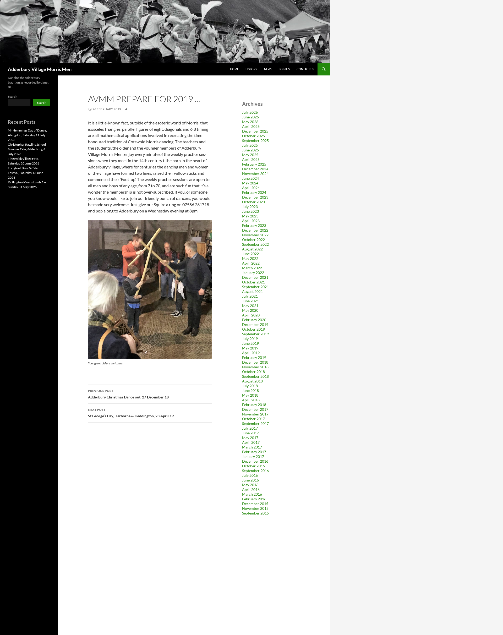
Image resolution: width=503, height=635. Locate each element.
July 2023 (250, 206)
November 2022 (255, 235)
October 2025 (253, 136)
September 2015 (255, 513)
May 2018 (250, 395)
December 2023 (255, 197)
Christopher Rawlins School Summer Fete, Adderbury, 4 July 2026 (27, 149)
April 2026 (251, 126)
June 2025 (250, 150)
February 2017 (254, 452)
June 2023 (250, 211)
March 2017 (252, 447)
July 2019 (250, 338)
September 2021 (255, 286)
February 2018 (254, 404)
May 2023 (250, 216)
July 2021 (250, 296)
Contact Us (305, 69)
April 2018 (251, 400)
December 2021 (255, 277)
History (251, 69)
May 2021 (250, 305)
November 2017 (255, 414)
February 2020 (254, 320)
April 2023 (251, 220)
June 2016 (250, 480)
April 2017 (251, 442)
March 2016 (252, 494)
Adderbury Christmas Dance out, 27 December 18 (128, 394)
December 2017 (255, 409)
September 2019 (255, 334)
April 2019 (251, 353)
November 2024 (255, 173)
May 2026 (250, 121)
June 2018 (250, 390)
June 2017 (250, 433)
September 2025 (255, 140)
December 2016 (255, 461)
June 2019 (250, 343)
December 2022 (255, 230)
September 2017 (255, 423)
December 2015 (255, 503)
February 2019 (254, 357)
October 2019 (253, 329)
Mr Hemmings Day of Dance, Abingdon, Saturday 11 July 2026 (27, 135)
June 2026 (250, 117)
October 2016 (253, 466)
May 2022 (250, 258)
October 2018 (253, 371)
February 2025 (254, 164)
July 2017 (250, 428)
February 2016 (254, 499)
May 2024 (250, 183)
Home (234, 69)
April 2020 (251, 315)
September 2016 (255, 470)
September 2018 (255, 376)
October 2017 (253, 419)
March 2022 (252, 268)
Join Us (284, 69)
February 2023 (254, 225)
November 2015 (255, 508)
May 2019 (250, 348)
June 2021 (250, 301)
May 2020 (250, 310)
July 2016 (250, 475)
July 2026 (250, 112)
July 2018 (250, 386)
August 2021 (252, 291)
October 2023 (253, 202)
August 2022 (252, 249)
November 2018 (255, 367)
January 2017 (253, 456)
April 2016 (251, 489)
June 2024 (250, 178)
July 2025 (250, 145)
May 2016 (250, 485)
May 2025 (250, 154)
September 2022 (255, 244)
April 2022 (251, 263)
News (268, 69)
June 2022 (250, 253)
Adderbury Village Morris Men (40, 69)
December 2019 (255, 324)
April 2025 (251, 159)
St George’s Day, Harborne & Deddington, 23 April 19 (131, 413)
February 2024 (254, 192)
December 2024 (255, 169)
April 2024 (251, 187)
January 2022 (253, 272)
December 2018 (255, 362)
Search (12, 96)
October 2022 (253, 239)
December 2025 (255, 131)
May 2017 (250, 437)
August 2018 (252, 381)
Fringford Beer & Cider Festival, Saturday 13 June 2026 (25, 172)
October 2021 (253, 282)
